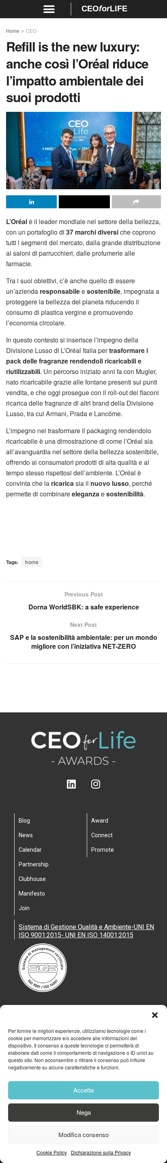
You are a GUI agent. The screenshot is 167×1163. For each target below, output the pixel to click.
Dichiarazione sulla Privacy (101, 1152)
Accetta (83, 1090)
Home (12, 30)
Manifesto (32, 893)
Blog (24, 820)
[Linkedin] (71, 784)
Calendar (30, 850)
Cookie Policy (51, 1152)
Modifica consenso (83, 1134)
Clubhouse (32, 879)
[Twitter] (84, 784)
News (26, 835)
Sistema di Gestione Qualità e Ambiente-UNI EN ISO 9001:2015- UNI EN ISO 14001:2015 (86, 931)
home (32, 561)
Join (24, 908)
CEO (31, 30)
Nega (84, 1112)
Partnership (34, 864)
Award (99, 820)
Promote (102, 850)
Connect (102, 835)
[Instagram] (96, 784)
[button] (155, 1015)
